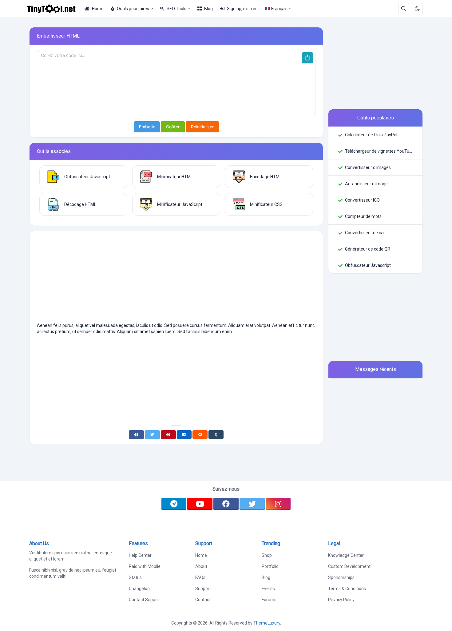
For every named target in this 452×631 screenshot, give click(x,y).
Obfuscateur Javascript (368, 265)
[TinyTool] (54, 8)
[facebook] (226, 504)
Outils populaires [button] (133, 8)
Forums (269, 599)
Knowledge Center (346, 555)
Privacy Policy (341, 599)
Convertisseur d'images (368, 167)
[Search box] (403, 8)
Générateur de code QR (367, 249)
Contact (203, 599)
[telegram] (174, 504)
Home (98, 8)
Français (279, 8)
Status (135, 577)
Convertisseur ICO (362, 200)
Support (203, 588)
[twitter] (252, 504)
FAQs (200, 577)
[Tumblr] (216, 434)
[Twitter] (152, 434)
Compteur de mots (363, 216)
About (201, 566)
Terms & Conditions (347, 588)
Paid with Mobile (145, 566)
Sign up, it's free (242, 8)
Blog (208, 8)
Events (268, 588)
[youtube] (199, 504)
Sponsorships (341, 577)
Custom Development (349, 566)
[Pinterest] (168, 434)
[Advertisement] (176, 279)
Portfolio (270, 566)
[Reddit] (200, 434)
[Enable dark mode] (417, 8)
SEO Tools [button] (176, 8)
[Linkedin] (184, 434)
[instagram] (278, 504)
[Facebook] (136, 434)
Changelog (139, 588)
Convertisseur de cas (365, 232)
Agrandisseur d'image (366, 183)
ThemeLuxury (266, 623)
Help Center (140, 555)
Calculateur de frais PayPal (371, 134)
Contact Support (145, 599)
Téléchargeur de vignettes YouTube (379, 151)
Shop (267, 555)
